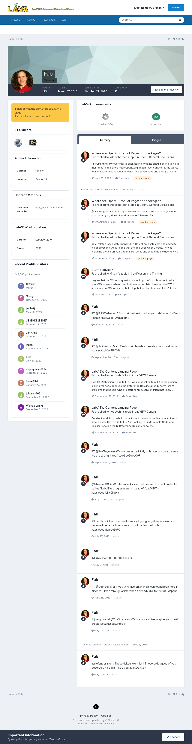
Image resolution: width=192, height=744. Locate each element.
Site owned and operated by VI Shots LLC (96, 720)
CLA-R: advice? (102, 270)
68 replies (123, 294)
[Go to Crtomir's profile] (21, 286)
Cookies (106, 715)
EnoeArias (87, 189)
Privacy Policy (89, 715)
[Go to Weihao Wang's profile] (21, 407)
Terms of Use (57, 739)
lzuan (29, 344)
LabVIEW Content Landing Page (114, 371)
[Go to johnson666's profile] (21, 395)
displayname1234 (36, 369)
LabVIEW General (145, 375)
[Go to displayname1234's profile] (21, 371)
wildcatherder (118, 157)
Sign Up (176, 7)
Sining (30, 296)
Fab (94, 157)
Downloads (48, 19)
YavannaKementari (92, 644)
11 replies (123, 178)
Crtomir (30, 284)
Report (121, 324)
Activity (31, 19)
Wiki (64, 19)
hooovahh (116, 375)
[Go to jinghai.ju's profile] (21, 310)
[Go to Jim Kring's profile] (21, 334)
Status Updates (162, 19)
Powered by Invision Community (96, 723)
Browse (15, 19)
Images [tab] (156, 140)
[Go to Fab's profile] (85, 155)
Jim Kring (31, 332)
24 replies (131, 396)
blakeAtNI (32, 381)
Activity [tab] (105, 140)
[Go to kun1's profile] (21, 359)
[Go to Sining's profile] (21, 298)
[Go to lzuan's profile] (21, 346)
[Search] (180, 20)
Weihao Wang (34, 405)
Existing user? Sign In (148, 7)
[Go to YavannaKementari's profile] (18, 143)
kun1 (28, 357)
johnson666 (33, 393)
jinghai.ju (31, 308)
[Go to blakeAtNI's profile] (21, 383)
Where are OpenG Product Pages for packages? (126, 153)
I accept (174, 737)
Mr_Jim (114, 273)
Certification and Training (146, 273)
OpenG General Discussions (157, 157)
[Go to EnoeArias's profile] (33, 143)
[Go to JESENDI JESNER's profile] (21, 322)
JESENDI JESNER (36, 320)
